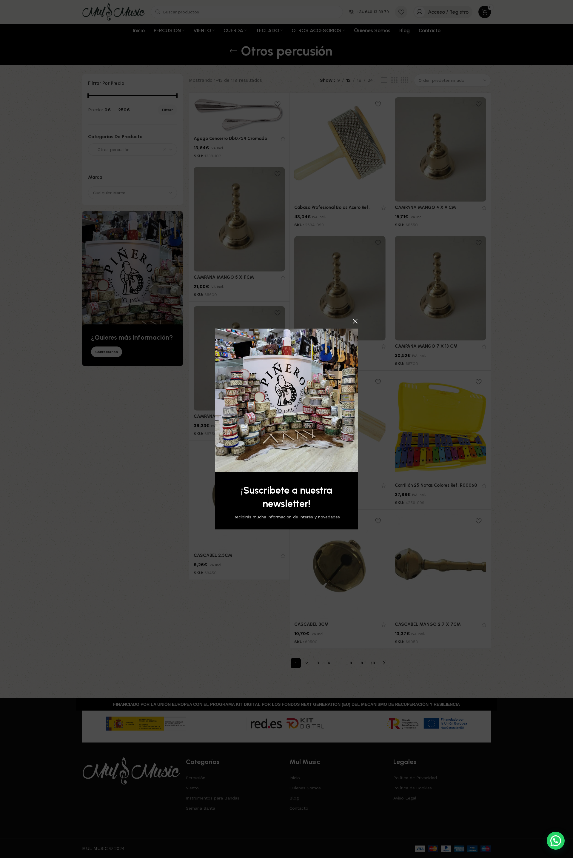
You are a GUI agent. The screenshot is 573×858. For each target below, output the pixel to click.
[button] (556, 841)
